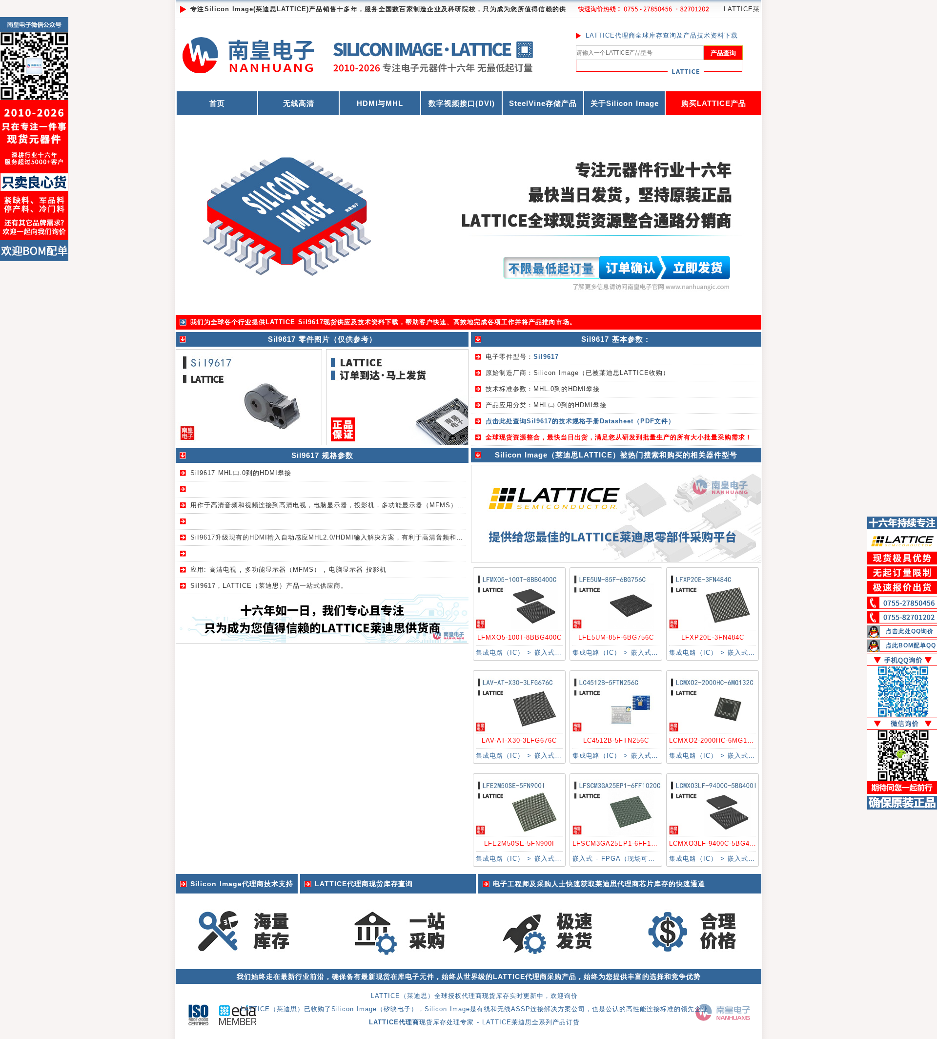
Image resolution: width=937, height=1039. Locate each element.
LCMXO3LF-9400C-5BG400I (714, 843)
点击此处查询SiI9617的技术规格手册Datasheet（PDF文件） (580, 421)
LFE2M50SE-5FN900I (519, 843)
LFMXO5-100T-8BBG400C (519, 637)
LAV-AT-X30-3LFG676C (519, 740)
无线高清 (298, 103)
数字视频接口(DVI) (461, 103)
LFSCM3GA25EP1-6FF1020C (620, 843)
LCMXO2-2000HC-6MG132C (714, 740)
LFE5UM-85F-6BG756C (616, 637)
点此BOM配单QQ (911, 645)
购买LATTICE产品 (713, 103)
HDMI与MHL (380, 103)
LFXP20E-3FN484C (712, 637)
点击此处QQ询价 (910, 631)
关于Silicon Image (625, 103)
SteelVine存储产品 (543, 103)
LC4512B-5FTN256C (616, 740)
